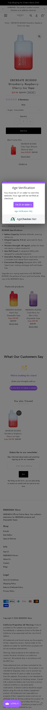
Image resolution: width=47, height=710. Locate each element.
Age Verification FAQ (23, 211)
